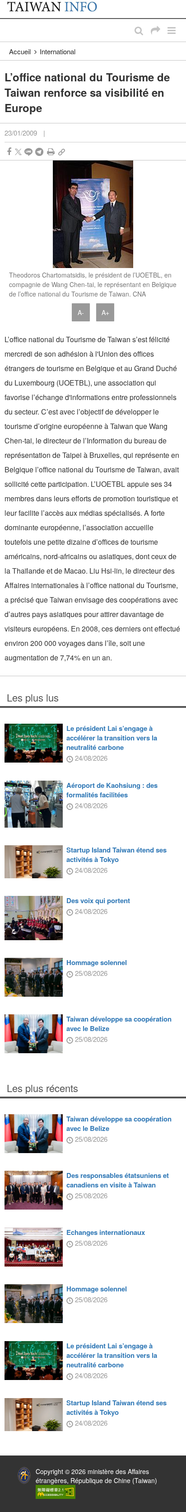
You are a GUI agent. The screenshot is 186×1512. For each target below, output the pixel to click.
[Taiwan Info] (57, 9)
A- (81, 312)
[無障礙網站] (55, 1490)
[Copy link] (61, 151)
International (57, 51)
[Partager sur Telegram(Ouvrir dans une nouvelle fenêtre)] (39, 151)
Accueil (20, 51)
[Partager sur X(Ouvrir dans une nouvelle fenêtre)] (18, 151)
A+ (105, 312)
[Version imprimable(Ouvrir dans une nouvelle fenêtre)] (51, 151)
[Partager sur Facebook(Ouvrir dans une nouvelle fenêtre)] (9, 151)
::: (9, 4)
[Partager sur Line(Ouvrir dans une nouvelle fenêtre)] (28, 151)
